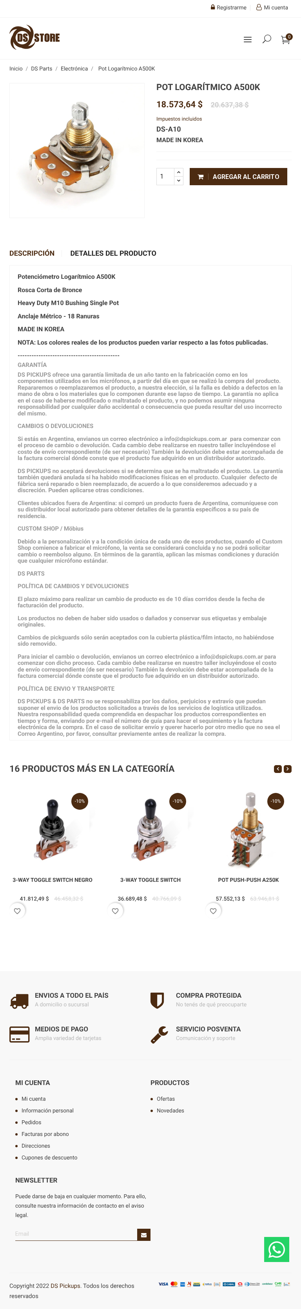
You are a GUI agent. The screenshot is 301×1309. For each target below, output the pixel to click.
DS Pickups (65, 1285)
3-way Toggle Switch (150, 880)
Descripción (31, 253)
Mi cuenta (32, 1083)
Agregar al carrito (245, 177)
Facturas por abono (45, 1134)
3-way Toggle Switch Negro (52, 880)
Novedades (170, 1111)
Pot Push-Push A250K (248, 880)
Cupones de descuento (50, 1158)
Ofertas (166, 1099)
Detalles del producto (113, 253)
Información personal (48, 1111)
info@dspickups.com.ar (231, 656)
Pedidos (32, 1122)
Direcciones (36, 1146)
